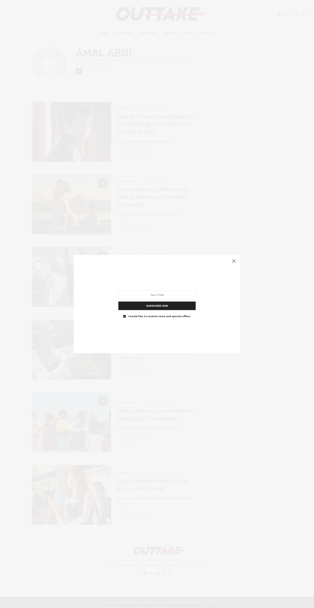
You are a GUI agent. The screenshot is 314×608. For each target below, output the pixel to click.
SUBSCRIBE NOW (157, 305)
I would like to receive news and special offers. (159, 316)
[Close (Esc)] (234, 261)
